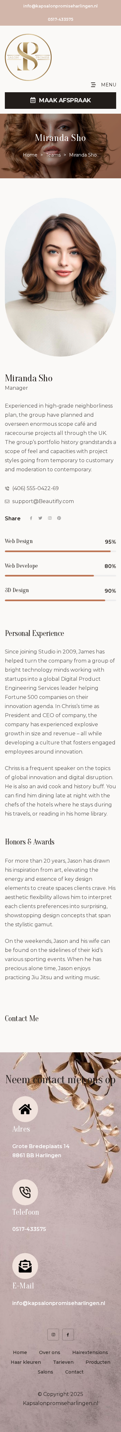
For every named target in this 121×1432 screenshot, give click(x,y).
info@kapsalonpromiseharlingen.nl (60, 6)
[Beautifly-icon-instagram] (53, 1334)
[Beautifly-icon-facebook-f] (68, 1334)
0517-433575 (60, 19)
